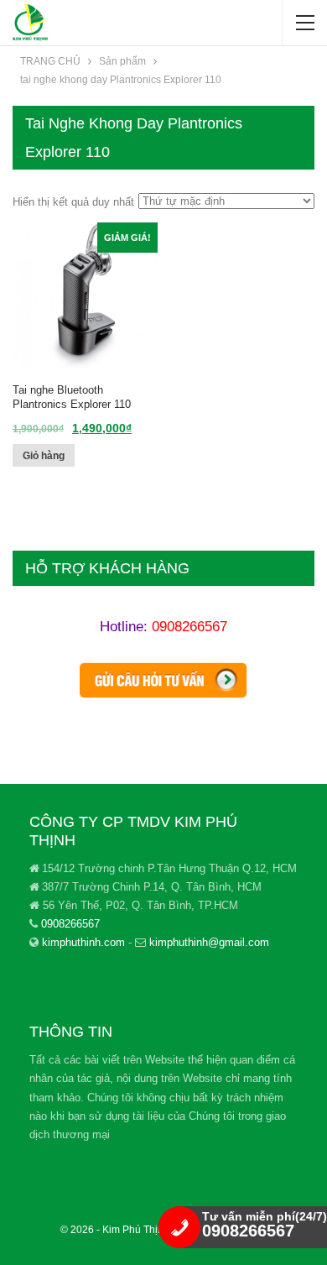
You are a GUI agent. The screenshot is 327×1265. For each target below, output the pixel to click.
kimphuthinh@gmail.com (209, 942)
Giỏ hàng (44, 456)
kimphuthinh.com (83, 942)
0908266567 (189, 627)
